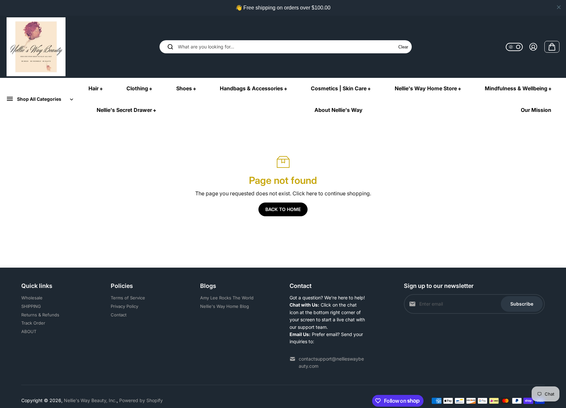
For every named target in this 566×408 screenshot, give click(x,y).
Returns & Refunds (40, 314)
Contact (118, 314)
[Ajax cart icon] (551, 47)
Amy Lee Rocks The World (227, 297)
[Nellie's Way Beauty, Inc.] (36, 47)
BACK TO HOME (283, 209)
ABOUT (28, 331)
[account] (533, 47)
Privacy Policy (124, 306)
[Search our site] (170, 46)
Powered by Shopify (141, 400)
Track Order (33, 323)
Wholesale (32, 297)
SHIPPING (31, 306)
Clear (403, 46)
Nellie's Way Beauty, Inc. (90, 400)
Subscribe (521, 304)
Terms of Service (128, 297)
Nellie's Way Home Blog (224, 306)
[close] (559, 7)
